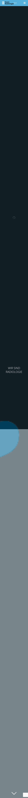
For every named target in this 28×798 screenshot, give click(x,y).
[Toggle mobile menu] (25, 3)
